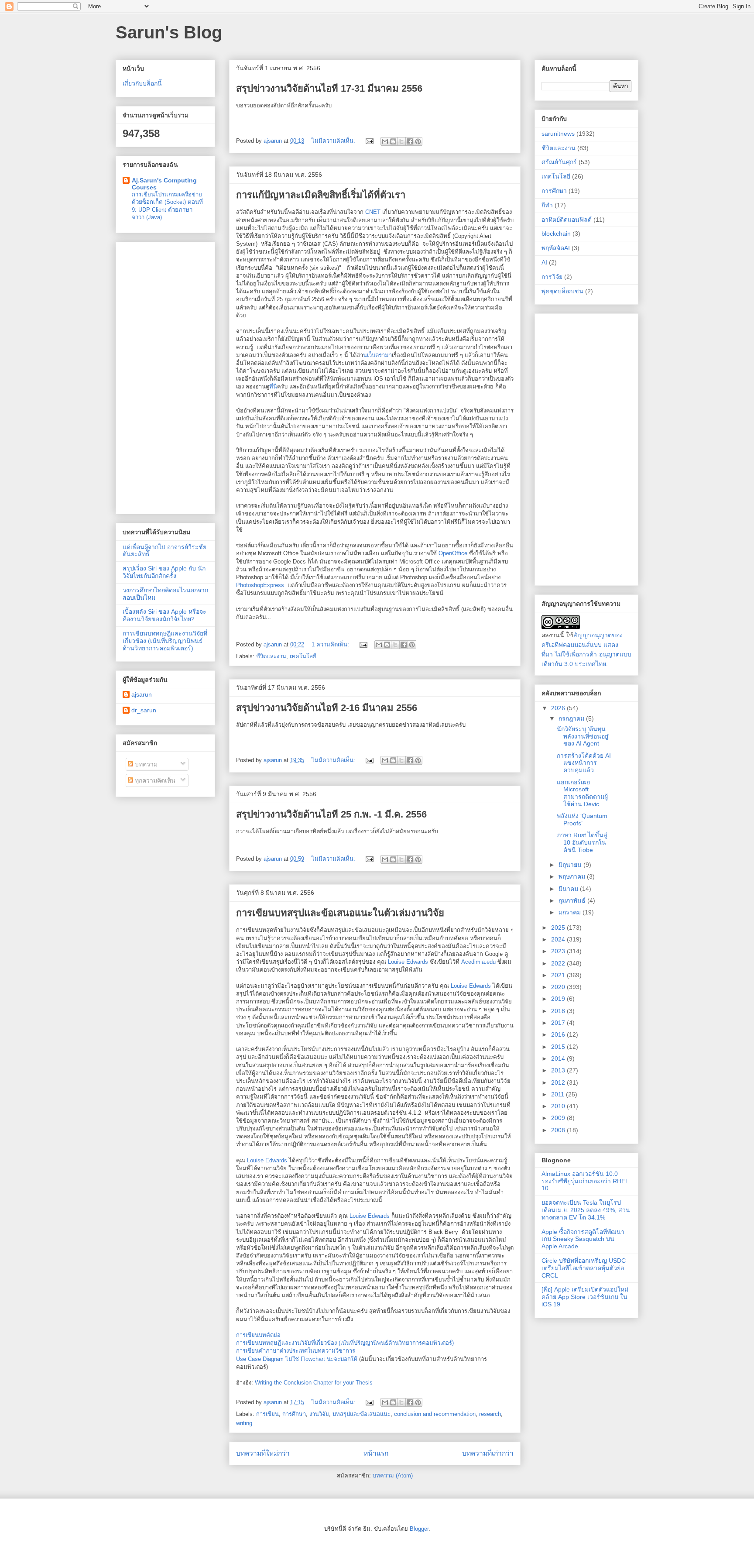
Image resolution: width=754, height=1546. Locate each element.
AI (544, 262)
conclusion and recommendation (435, 1414)
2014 (559, 1058)
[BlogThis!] (393, 141)
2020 (559, 986)
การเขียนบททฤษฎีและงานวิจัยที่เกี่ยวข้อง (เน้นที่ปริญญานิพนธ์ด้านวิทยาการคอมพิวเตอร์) (345, 1343)
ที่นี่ (273, 386)
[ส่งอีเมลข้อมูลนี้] (384, 141)
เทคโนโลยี (303, 656)
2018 (559, 1010)
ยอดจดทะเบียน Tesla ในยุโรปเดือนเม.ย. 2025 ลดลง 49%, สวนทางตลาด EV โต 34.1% (586, 1210)
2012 (559, 1082)
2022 (559, 963)
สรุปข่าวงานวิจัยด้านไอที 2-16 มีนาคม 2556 (326, 707)
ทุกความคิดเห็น (154, 780)
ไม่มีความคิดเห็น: (334, 140)
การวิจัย (552, 276)
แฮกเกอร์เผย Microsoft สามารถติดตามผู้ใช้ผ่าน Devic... (582, 793)
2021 (559, 975)
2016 (559, 1034)
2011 (558, 1094)
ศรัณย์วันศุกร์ (559, 161)
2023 (559, 951)
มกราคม (571, 912)
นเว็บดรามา (377, 355)
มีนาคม (569, 888)
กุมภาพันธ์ (573, 900)
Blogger (419, 1528)
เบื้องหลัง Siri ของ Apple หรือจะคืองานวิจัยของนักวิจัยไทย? (164, 615)
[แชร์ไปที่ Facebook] (409, 141)
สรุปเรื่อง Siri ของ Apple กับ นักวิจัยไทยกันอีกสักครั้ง (164, 572)
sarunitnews (558, 133)
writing (244, 1423)
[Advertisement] (165, 376)
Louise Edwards (408, 962)
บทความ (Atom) (393, 1475)
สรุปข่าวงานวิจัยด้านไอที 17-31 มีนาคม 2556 (329, 88)
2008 (559, 1130)
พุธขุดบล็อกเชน (562, 291)
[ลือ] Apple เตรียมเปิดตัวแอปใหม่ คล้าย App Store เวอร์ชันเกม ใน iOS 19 (585, 1297)
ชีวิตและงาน (271, 656)
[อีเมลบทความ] (369, 140)
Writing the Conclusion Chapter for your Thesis (314, 1382)
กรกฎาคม (572, 718)
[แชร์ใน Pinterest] (418, 141)
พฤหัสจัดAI (556, 247)
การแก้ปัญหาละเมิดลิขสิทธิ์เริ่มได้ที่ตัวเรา (320, 194)
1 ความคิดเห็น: (331, 644)
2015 (559, 1046)
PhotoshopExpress (260, 585)
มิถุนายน (571, 864)
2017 (559, 1022)
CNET (372, 212)
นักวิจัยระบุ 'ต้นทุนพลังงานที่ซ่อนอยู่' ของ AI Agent (583, 736)
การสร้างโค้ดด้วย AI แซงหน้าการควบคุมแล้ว (584, 763)
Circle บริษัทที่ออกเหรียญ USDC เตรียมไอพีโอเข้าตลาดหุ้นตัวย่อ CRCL (584, 1268)
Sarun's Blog (169, 32)
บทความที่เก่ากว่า (488, 1453)
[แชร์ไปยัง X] (401, 141)
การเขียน (267, 1414)
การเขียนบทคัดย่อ (258, 1335)
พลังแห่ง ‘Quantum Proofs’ (582, 819)
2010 (559, 1106)
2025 (559, 927)
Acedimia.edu (478, 962)
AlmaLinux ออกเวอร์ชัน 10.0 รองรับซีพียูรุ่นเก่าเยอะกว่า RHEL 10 (585, 1181)
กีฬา (547, 205)
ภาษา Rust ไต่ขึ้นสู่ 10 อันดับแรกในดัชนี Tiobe (582, 842)
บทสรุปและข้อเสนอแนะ (361, 1414)
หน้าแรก (375, 1453)
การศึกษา (294, 1414)
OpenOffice (453, 553)
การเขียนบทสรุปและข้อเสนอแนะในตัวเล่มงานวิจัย (340, 912)
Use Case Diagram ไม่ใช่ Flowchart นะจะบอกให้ (296, 1359)
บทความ (145, 764)
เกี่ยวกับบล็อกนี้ (142, 83)
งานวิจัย (319, 1414)
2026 (559, 707)
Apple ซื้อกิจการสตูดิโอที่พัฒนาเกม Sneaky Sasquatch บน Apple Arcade (583, 1239)
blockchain (556, 233)
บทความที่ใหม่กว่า (263, 1453)
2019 (559, 998)
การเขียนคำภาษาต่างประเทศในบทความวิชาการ (295, 1350)
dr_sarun (143, 710)
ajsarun (141, 694)
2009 (559, 1117)
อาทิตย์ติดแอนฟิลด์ (567, 219)
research (490, 1414)
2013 (559, 1070)
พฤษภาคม (573, 876)
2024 (559, 939)
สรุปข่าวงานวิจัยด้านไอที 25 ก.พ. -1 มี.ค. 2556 (331, 814)
